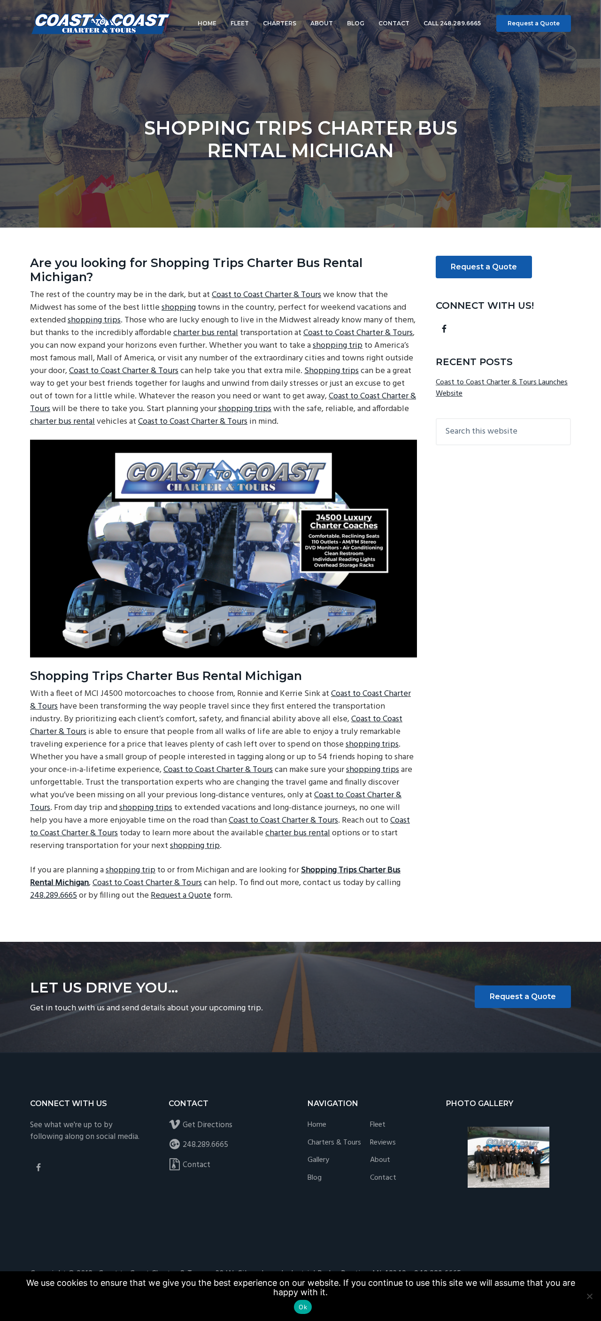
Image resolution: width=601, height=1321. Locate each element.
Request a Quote (534, 23)
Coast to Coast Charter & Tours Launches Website (502, 388)
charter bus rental (205, 333)
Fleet (377, 1125)
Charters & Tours (334, 1143)
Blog (315, 1178)
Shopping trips (331, 371)
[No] (589, 1296)
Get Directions (207, 1125)
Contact (196, 1165)
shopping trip (337, 345)
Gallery (318, 1160)
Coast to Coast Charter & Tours (266, 295)
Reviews (383, 1143)
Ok (303, 1307)
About (380, 1160)
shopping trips (94, 320)
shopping (179, 307)
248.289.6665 (53, 895)
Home (317, 1125)
